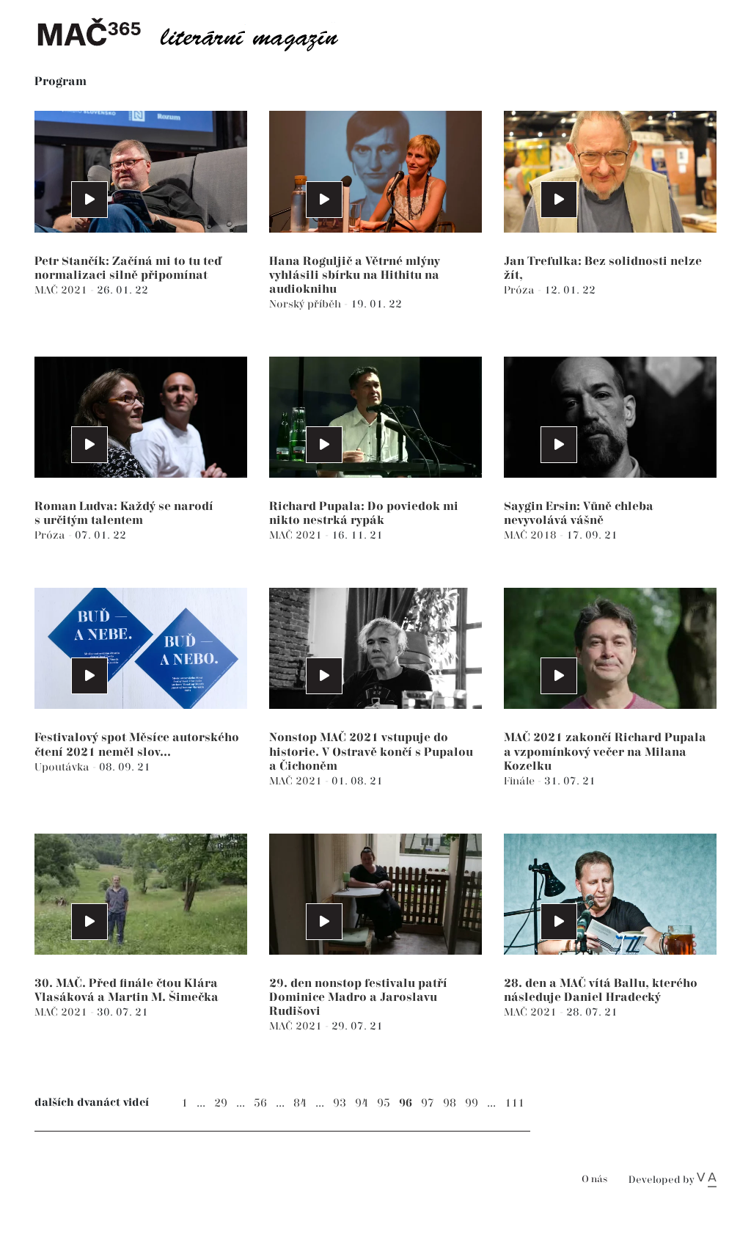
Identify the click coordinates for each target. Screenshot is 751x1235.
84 (300, 1103)
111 (514, 1103)
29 (220, 1103)
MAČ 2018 (532, 535)
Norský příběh (306, 304)
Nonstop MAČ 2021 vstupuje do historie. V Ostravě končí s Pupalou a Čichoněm (371, 752)
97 (427, 1103)
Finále (521, 781)
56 (260, 1103)
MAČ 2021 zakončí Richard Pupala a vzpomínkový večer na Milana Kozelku (605, 752)
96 (405, 1103)
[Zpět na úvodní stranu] (199, 33)
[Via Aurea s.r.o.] (707, 1180)
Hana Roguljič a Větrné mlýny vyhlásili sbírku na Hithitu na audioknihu (354, 275)
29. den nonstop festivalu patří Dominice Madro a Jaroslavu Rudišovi (358, 997)
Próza (521, 290)
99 (471, 1103)
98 (449, 1103)
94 (361, 1103)
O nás (594, 1179)
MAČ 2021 (62, 290)
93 (339, 1103)
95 (383, 1103)
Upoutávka (63, 767)
